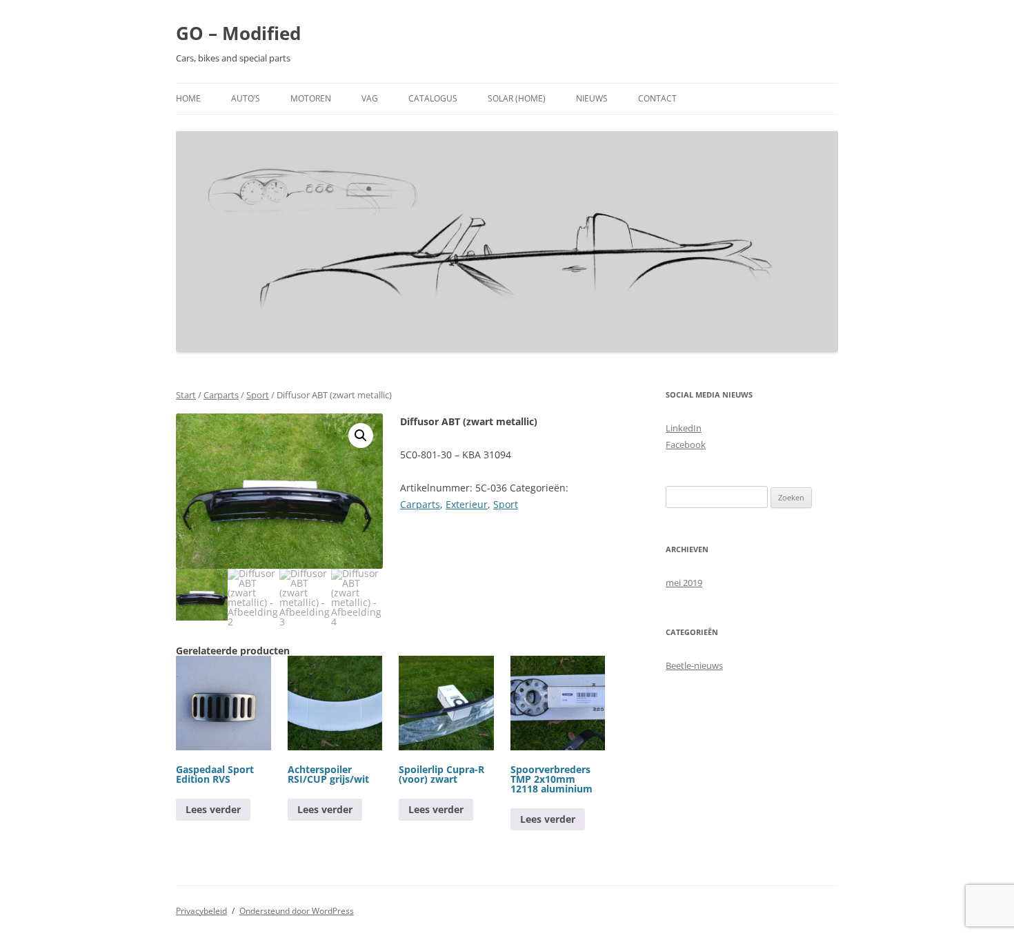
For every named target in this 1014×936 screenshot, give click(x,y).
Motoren (310, 98)
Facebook (686, 444)
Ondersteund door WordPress (296, 911)
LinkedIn (684, 428)
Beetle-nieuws (694, 665)
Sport (257, 395)
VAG (369, 98)
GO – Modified (238, 33)
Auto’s (245, 98)
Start (186, 395)
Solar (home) (517, 98)
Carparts (221, 395)
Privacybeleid (201, 911)
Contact (657, 98)
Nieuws (592, 98)
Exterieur (467, 504)
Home (188, 98)
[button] (360, 435)
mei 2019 (684, 582)
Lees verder (213, 809)
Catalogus (432, 98)
